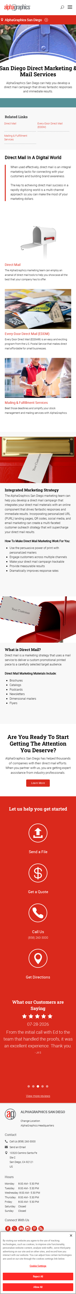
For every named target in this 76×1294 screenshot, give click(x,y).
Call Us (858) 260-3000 (23, 1141)
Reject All (38, 1276)
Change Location (30, 1121)
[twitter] (14, 1229)
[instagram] (28, 1229)
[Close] (71, 1235)
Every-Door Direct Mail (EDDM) (27, 333)
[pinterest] (34, 1229)
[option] (38, 1048)
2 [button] (33, 1086)
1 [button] (28, 1086)
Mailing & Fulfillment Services (26, 402)
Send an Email (18, 1147)
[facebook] (8, 1229)
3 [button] (38, 1086)
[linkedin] (21, 1229)
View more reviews (38, 1096)
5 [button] (47, 1086)
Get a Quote (38, 891)
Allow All (37, 1287)
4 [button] (42, 1086)
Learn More (38, 783)
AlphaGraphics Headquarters (37, 1125)
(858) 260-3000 (38, 938)
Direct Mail (10, 123)
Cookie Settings (38, 1266)
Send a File (38, 851)
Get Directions (38, 977)
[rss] (41, 1229)
